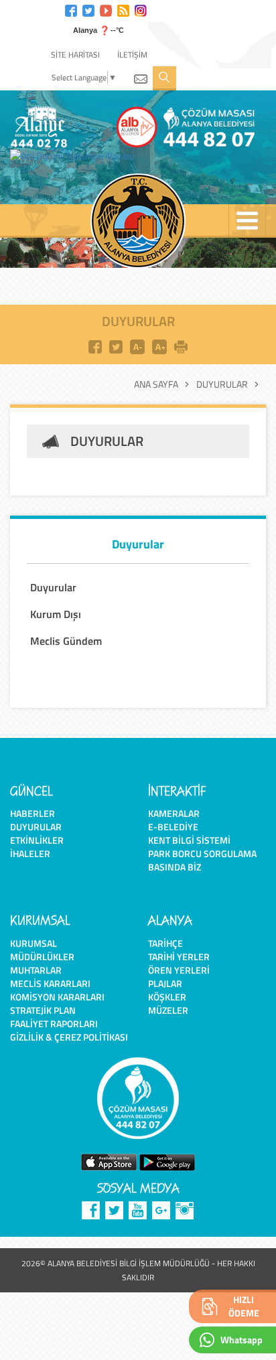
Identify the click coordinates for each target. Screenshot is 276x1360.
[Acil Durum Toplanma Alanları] (75, 156)
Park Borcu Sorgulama (202, 853)
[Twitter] (88, 9)
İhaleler (30, 853)
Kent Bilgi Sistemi (189, 840)
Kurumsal (33, 943)
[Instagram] (141, 9)
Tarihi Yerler (179, 957)
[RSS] (123, 9)
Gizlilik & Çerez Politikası (69, 1037)
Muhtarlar (36, 970)
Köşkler (167, 997)
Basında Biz (174, 867)
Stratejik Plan (43, 1010)
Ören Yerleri (179, 970)
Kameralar (174, 813)
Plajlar (165, 983)
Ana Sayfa (156, 384)
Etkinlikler (37, 840)
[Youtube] (106, 9)
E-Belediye (173, 827)
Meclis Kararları (50, 983)
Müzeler (168, 1010)
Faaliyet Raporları (54, 1023)
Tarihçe (165, 943)
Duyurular (222, 384)
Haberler (32, 813)
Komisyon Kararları (57, 997)
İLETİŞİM (132, 54)
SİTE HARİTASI (75, 54)
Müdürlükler (42, 957)
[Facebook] (71, 9)
